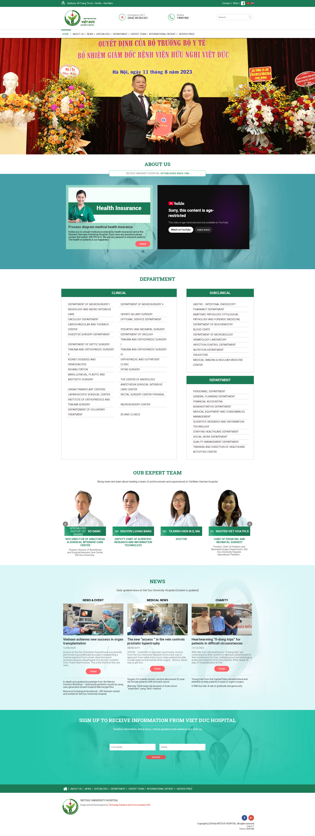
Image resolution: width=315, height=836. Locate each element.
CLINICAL (119, 293)
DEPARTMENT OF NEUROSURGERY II (142, 304)
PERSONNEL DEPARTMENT (209, 391)
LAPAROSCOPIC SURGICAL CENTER (89, 394)
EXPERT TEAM (139, 34)
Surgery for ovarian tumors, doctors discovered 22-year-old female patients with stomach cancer (156, 680)
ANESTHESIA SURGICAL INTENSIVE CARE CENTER (141, 387)
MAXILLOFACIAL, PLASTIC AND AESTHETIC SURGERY (86, 377)
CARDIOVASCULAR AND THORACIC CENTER (88, 327)
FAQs (235, 3)
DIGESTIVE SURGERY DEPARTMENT (89, 334)
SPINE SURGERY (130, 369)
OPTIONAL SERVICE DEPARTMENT (141, 319)
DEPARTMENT (220, 380)
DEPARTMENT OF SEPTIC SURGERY (89, 344)
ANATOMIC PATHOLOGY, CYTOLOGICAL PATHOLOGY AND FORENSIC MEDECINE (216, 317)
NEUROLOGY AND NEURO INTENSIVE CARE (89, 312)
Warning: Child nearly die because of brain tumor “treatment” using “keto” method (152, 687)
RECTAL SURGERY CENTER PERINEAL (143, 394)
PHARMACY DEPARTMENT (208, 309)
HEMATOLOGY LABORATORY (209, 339)
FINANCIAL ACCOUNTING (208, 401)
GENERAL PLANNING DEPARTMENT (214, 396)
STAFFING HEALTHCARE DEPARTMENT (216, 431)
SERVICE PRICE (187, 34)
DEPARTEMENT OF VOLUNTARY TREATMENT (86, 412)
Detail (142, 243)
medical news (157, 600)
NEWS (91, 34)
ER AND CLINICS (130, 414)
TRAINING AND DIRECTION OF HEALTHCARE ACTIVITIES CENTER (219, 449)
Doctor (133, 539)
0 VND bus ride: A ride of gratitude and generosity (217, 686)
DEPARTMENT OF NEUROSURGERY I (89, 304)
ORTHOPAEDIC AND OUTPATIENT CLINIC (140, 362)
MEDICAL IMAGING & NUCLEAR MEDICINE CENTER (218, 362)
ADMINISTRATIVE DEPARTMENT (212, 406)
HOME (66, 34)
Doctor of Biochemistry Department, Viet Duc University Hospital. (229, 541)
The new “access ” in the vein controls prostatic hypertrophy (156, 641)
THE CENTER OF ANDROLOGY (138, 379)
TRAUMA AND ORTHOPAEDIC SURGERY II (91, 352)
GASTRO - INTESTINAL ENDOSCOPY (214, 304)
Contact (226, 3)
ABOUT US (77, 789)
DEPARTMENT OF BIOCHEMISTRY (213, 324)
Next (310, 96)
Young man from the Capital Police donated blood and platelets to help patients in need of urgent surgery (220, 680)
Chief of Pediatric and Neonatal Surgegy (181, 541)
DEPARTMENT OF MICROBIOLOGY (213, 334)
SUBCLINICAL (220, 293)
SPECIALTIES (101, 789)
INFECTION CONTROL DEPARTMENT (214, 344)
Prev (4, 96)
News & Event (93, 600)
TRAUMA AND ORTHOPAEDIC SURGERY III (144, 352)
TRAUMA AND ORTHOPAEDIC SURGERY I (144, 342)
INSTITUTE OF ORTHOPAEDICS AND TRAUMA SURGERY (89, 402)
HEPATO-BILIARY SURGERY (137, 314)
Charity (222, 600)
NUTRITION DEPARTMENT (208, 349)
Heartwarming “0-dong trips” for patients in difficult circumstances (217, 641)
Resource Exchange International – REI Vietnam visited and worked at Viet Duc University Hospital (91, 692)
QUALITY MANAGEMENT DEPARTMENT (216, 441)
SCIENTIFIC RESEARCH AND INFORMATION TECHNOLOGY (218, 424)
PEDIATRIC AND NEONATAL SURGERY (143, 329)
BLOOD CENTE (201, 329)
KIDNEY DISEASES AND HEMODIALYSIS (82, 362)
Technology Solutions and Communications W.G (129, 805)
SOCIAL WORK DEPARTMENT (210, 436)
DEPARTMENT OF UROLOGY (137, 334)
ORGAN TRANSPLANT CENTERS (86, 389)
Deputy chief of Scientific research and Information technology (85, 542)
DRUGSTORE (200, 354)
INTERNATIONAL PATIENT (163, 34)
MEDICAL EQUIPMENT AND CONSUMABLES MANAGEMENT (219, 414)
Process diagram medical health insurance (100, 227)
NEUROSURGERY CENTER (135, 404)
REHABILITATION (78, 369)
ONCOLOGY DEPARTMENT (83, 319)
